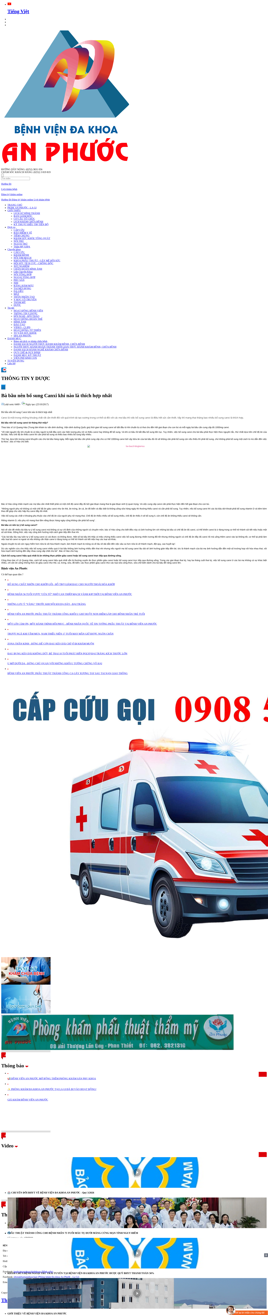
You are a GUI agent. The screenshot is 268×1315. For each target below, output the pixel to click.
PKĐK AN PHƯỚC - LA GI (21, 207)
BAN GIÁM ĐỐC (23, 216)
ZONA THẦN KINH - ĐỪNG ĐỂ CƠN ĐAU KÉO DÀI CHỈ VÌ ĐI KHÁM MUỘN (50, 643)
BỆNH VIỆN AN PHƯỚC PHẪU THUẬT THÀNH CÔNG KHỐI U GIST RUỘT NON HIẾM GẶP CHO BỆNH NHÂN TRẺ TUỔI (76, 614)
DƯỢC (17, 305)
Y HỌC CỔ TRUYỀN (25, 299)
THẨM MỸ (20, 302)
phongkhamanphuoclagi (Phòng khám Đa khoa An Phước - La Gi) (46, 1277)
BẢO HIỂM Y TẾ (23, 232)
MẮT (16, 294)
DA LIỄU (19, 291)
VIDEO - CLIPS (22, 327)
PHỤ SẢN (19, 280)
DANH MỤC (14, 338)
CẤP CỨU (19, 230)
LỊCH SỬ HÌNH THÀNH (27, 213)
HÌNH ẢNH (20, 321)
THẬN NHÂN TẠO (24, 296)
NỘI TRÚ (19, 241)
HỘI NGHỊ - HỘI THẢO (26, 316)
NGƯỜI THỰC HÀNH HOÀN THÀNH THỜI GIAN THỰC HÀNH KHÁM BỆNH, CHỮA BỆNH (65, 347)
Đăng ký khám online (11, 194)
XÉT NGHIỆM (21, 266)
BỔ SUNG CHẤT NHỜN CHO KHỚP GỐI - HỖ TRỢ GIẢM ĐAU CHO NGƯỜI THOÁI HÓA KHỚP (61, 584)
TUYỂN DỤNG (15, 360)
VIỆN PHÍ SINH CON (25, 358)
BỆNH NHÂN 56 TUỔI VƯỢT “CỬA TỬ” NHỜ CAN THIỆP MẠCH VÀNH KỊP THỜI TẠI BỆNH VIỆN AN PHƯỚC (69, 594)
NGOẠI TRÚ (21, 244)
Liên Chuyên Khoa (23, 271)
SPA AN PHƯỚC (22, 335)
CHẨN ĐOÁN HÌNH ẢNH (28, 269)
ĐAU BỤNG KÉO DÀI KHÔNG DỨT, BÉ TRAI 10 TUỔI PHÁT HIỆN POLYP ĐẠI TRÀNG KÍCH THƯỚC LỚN (67, 653)
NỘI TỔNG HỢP (23, 274)
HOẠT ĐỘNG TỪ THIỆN (27, 330)
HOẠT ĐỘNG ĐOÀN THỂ (28, 319)
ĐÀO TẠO (19, 324)
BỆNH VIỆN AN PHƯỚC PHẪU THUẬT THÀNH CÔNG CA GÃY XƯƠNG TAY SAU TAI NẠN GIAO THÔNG (67, 673)
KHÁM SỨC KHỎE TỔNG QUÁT (32, 238)
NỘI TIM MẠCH (22, 257)
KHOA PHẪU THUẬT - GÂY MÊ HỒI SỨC (37, 260)
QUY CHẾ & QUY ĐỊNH (27, 352)
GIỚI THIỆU (14, 210)
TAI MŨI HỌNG (22, 288)
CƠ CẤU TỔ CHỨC (24, 219)
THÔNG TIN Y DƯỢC (26, 313)
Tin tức (10, 308)
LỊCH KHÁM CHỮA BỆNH (28, 221)
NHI (16, 283)
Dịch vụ (11, 227)
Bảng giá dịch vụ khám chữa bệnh (30, 341)
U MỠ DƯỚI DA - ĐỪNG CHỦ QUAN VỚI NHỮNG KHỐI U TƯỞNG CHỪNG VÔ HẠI (54, 663)
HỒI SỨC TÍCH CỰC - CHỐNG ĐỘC (33, 263)
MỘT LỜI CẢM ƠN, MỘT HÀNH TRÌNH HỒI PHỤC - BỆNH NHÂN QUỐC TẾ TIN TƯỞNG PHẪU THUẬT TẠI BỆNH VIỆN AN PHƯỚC (82, 624)
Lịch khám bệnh (9, 189)
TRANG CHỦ (14, 205)
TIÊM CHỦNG (21, 235)
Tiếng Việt (18, 11)
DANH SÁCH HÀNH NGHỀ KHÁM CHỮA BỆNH (41, 349)
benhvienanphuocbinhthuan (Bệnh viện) (33, 1271)
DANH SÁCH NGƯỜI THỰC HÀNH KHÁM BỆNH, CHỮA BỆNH (49, 344)
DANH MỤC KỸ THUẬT (27, 355)
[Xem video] (137, 1172)
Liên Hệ (11, 363)
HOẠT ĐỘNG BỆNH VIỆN (28, 310)
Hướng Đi (6, 184)
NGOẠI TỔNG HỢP (24, 277)
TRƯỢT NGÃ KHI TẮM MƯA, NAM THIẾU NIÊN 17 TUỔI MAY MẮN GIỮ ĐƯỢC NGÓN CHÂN (60, 633)
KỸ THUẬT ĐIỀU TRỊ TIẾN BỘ (31, 224)
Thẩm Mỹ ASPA (22, 246)
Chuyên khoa (14, 249)
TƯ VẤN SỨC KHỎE (25, 333)
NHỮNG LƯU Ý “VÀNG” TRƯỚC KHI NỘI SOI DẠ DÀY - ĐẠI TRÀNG (46, 604)
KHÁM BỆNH (21, 255)
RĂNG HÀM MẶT (24, 285)
